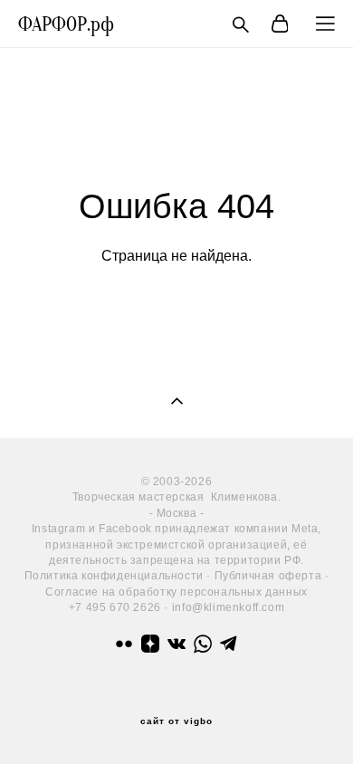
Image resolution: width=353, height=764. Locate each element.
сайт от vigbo (176, 721)
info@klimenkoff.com (228, 607)
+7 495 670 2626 (115, 607)
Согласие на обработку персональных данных (176, 592)
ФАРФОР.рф (66, 24)
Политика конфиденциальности (114, 575)
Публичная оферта (268, 575)
